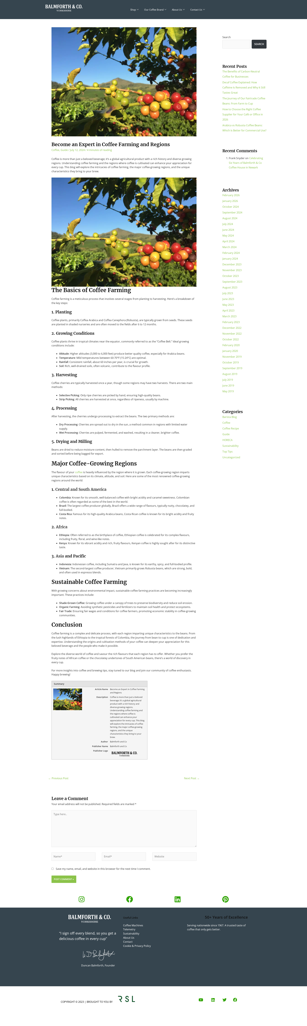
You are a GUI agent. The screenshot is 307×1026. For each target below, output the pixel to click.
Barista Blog (229, 417)
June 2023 (228, 299)
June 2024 (228, 230)
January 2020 (230, 351)
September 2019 (232, 368)
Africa (61, 526)
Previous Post (58, 778)
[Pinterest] (225, 899)
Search (226, 37)
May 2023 (228, 305)
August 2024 (229, 218)
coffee (79, 472)
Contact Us (196, 9)
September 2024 (232, 212)
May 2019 (228, 391)
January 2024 (230, 258)
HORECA (227, 440)
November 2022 (232, 333)
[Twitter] (224, 1000)
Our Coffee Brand (154, 9)
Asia (59, 556)
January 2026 (230, 201)
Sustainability (230, 446)
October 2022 (230, 339)
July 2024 (227, 224)
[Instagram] (81, 899)
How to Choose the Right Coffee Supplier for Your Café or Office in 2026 (242, 114)
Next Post (192, 778)
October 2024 (230, 206)
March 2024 (229, 247)
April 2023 (228, 310)
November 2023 (232, 270)
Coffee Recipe (230, 428)
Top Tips (227, 451)
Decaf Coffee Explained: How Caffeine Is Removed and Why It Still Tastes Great (243, 87)
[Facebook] (129, 899)
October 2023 (230, 276)
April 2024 (228, 241)
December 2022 (231, 328)
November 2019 (232, 356)
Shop (133, 9)
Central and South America (80, 489)
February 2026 (231, 195)
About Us (177, 9)
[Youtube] (201, 1000)
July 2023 (227, 293)
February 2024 (231, 253)
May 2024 (228, 235)
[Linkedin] (177, 899)
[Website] (174, 857)
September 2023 (232, 281)
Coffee (55, 150)
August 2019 (229, 374)
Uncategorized (231, 457)
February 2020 (231, 345)
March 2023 (229, 316)
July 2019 (227, 380)
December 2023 (231, 264)
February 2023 (231, 322)
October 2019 (230, 362)
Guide (64, 150)
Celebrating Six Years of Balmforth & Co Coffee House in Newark (246, 162)
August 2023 (229, 287)
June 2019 (228, 385)
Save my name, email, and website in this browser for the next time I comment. (103, 869)
